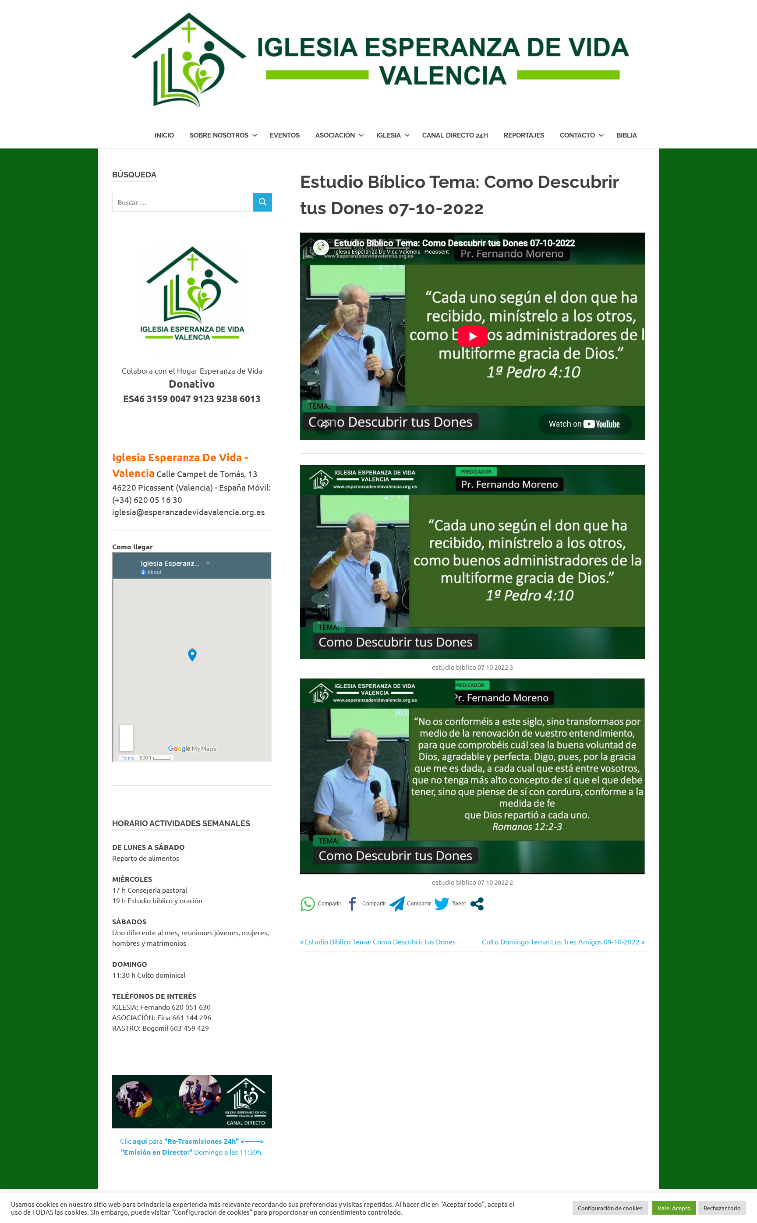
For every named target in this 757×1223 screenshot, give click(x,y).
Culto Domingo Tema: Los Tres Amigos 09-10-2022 (561, 941)
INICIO (164, 135)
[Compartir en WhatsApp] (320, 904)
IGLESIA (388, 135)
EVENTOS (285, 135)
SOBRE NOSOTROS (219, 135)
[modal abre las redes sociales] (477, 904)
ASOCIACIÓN (335, 135)
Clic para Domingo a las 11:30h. (192, 1146)
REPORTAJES (524, 135)
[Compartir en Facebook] (365, 904)
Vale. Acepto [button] (674, 1208)
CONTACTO (577, 135)
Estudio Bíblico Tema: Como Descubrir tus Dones (380, 941)
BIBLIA (626, 135)
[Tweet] (450, 904)
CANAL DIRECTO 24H (455, 135)
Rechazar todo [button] (722, 1208)
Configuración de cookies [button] (610, 1208)
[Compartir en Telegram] (410, 904)
